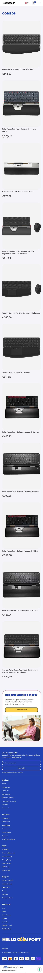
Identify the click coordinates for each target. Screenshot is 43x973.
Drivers (4, 891)
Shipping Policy (7, 856)
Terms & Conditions (8, 853)
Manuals (5, 894)
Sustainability (6, 832)
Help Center (6, 887)
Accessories (6, 808)
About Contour (7, 829)
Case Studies (6, 915)
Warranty (5, 850)
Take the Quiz (21, 710)
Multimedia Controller (9, 801)
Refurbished (6, 822)
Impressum (6, 870)
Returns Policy (6, 863)
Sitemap (5, 949)
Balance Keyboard (8, 798)
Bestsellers (5, 818)
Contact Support (7, 880)
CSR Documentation (8, 839)
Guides (4, 918)
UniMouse (5, 791)
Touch (4, 784)
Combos (5, 805)
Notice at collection (9, 970)
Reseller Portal (7, 925)
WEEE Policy (6, 867)
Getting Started (7, 884)
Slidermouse (6, 794)
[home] (9, 3)
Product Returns (7, 898)
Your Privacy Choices (15, 967)
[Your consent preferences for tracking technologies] (39, 969)
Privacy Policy (6, 860)
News (4, 911)
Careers (5, 836)
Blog (3, 908)
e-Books (5, 922)
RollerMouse (6, 787)
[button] (27, 3)
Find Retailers (6, 929)
